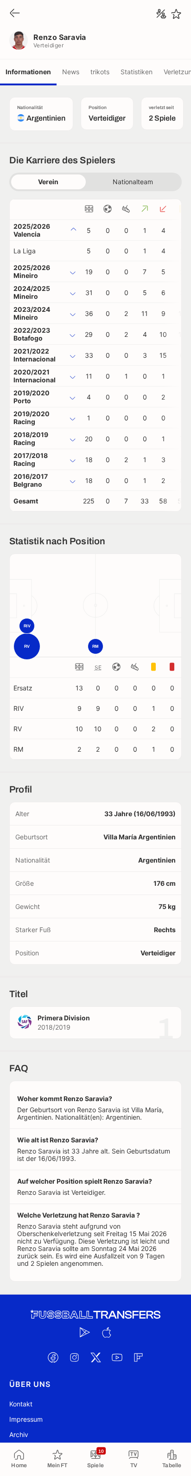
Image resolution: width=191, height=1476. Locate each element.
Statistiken (137, 72)
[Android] (85, 1333)
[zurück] (14, 13)
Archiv (18, 1434)
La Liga (24, 251)
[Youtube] (117, 1358)
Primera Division (64, 1018)
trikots (99, 72)
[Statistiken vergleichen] (161, 13)
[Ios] (106, 1333)
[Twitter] (95, 1358)
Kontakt (20, 1404)
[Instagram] (74, 1358)
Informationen (28, 72)
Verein (48, 182)
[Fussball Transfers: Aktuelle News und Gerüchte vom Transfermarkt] (95, 1314)
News (70, 72)
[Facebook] (53, 1358)
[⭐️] (176, 13)
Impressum (26, 1419)
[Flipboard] (138, 1358)
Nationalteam (133, 182)
